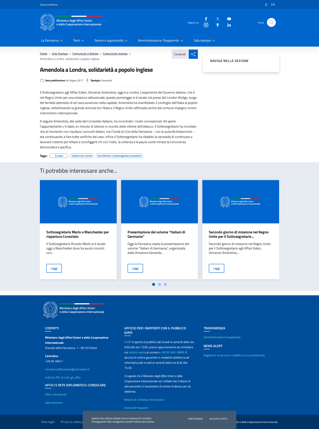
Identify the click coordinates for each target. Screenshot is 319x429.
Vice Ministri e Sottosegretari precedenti (119, 155)
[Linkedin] (227, 24)
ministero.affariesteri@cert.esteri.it (67, 369)
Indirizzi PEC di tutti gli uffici (63, 377)
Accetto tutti (218, 419)
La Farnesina (50, 40)
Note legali (48, 422)
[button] (271, 22)
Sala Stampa (60, 53)
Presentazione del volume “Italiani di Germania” (156, 234)
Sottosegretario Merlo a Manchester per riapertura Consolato (77, 234)
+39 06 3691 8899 (172, 352)
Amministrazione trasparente (222, 337)
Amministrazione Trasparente (158, 40)
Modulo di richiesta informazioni (144, 399)
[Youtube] (227, 18)
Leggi (54, 268)
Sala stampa (202, 40)
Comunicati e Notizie (85, 53)
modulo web (136, 352)
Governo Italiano (49, 4)
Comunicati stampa (115, 53)
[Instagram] (204, 24)
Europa (59, 155)
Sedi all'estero (54, 402)
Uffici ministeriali (55, 394)
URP (128, 342)
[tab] (153, 284)
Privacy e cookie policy (75, 422)
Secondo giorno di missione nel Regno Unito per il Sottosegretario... (239, 234)
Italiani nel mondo (82, 155)
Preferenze (195, 419)
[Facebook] (204, 18)
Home (43, 53)
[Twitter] (216, 18)
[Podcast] (216, 24)
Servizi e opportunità (109, 40)
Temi (76, 40)
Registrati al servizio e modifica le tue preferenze (234, 355)
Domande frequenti (136, 408)
